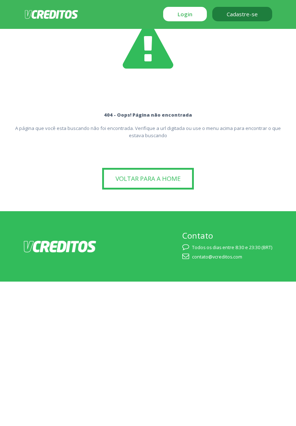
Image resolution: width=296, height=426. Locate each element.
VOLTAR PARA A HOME (148, 178)
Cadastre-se (242, 14)
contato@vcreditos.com (217, 257)
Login (185, 14)
